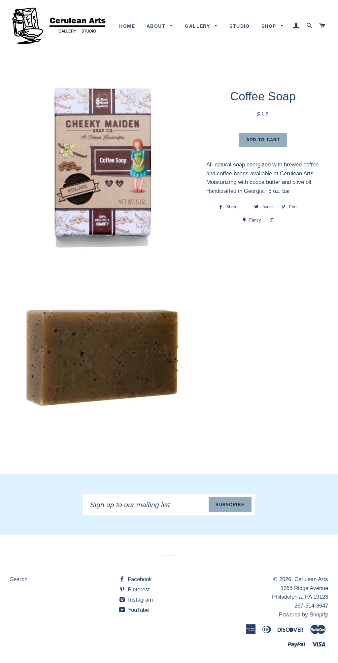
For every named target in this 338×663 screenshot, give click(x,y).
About (157, 26)
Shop (269, 26)
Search (18, 579)
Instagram (139, 600)
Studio (239, 26)
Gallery (198, 26)
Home (127, 26)
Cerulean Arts (311, 579)
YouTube (137, 610)
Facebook (139, 579)
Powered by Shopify (303, 614)
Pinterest (138, 589)
